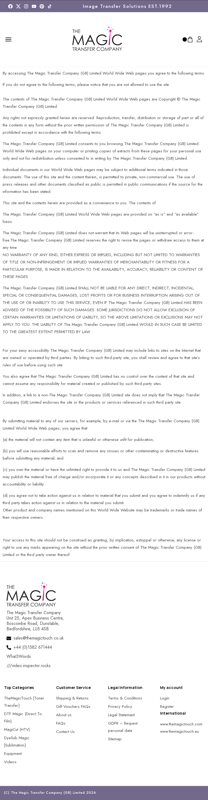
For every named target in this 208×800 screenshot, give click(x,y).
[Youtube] (34, 6)
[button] (10, 789)
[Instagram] (26, 6)
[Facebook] (10, 6)
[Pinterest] (42, 6)
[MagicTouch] (49, 6)
